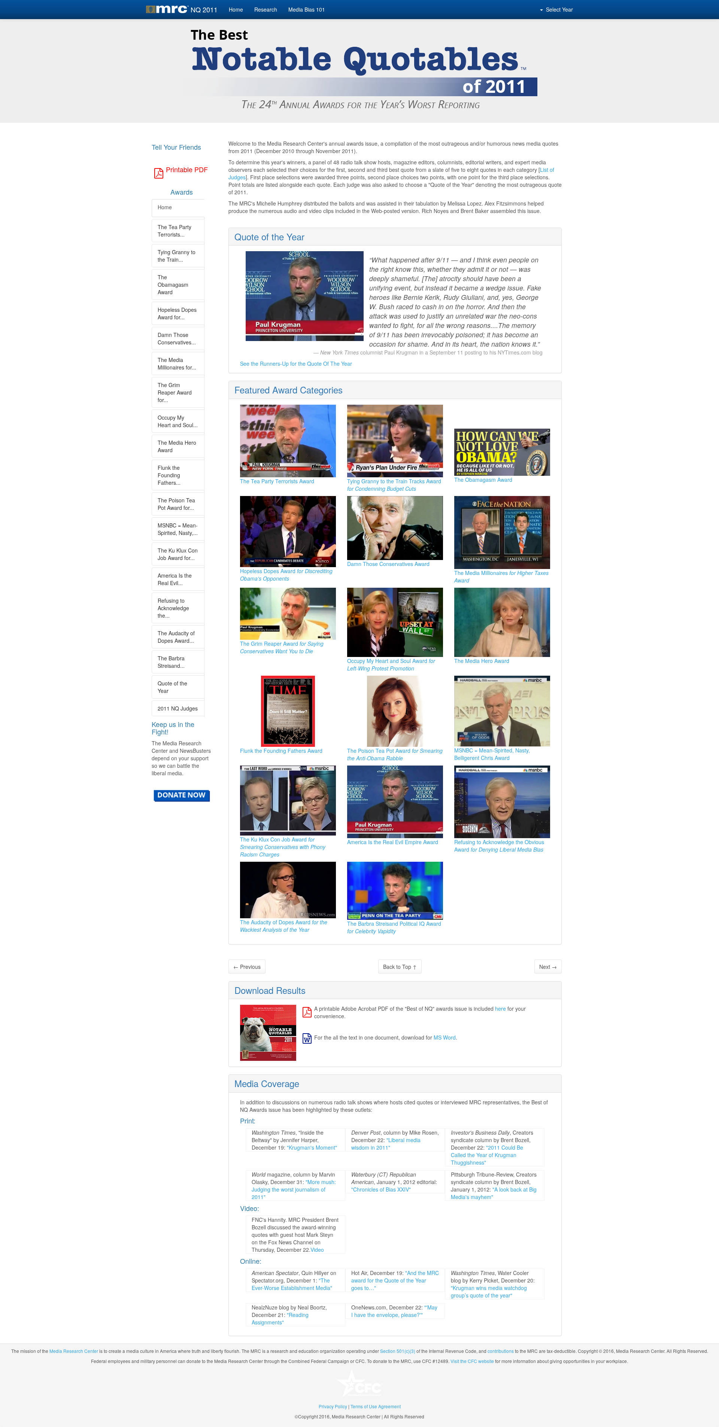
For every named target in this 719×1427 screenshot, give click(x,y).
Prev (247, 966)
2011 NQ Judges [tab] (178, 708)
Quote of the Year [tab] (172, 686)
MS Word (445, 1037)
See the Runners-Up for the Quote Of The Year (296, 363)
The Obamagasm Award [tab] (173, 284)
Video (317, 1249)
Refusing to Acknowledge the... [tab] (173, 608)
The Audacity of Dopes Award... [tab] (176, 636)
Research (265, 9)
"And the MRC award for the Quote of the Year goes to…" (395, 1280)
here (500, 1008)
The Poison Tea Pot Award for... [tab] (176, 503)
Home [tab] (165, 207)
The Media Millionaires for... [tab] (177, 363)
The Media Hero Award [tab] (177, 446)
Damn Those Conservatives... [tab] (177, 338)
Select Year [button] (558, 9)
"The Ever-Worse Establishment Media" (292, 1284)
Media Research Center (73, 1351)
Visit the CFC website (472, 1361)
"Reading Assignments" (280, 1318)
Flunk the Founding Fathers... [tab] (169, 475)
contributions (501, 1351)
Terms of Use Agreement (376, 1406)
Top (400, 966)
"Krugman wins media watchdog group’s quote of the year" (489, 1291)
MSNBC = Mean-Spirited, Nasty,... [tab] (178, 528)
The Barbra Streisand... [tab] (171, 661)
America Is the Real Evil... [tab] (175, 579)
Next (548, 966)
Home (236, 9)
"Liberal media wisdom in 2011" (386, 1143)
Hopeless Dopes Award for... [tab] (177, 313)
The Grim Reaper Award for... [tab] (175, 392)
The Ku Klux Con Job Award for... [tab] (178, 554)
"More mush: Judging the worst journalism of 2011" (294, 1189)
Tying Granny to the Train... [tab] (176, 255)
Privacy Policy (333, 1406)
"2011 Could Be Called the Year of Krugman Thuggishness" (487, 1155)
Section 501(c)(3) (397, 1351)
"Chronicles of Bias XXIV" (381, 1189)
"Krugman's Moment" (312, 1147)
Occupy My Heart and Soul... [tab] (178, 421)
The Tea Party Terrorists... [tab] (174, 230)
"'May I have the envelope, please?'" (394, 1310)
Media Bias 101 (306, 9)
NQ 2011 (204, 9)
